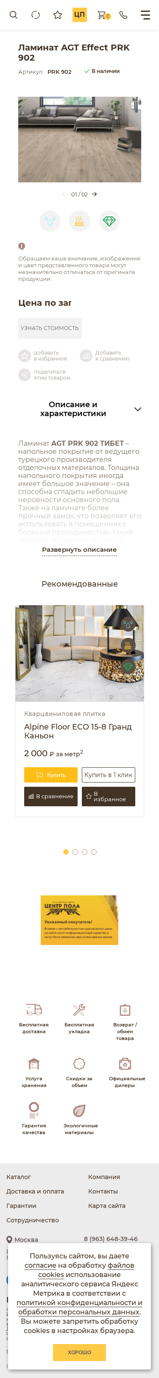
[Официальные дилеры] (125, 1071)
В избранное (110, 796)
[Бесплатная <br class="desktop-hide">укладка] (79, 1021)
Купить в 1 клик (108, 775)
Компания (104, 1177)
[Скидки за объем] (79, 1071)
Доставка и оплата (35, 1191)
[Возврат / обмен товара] (125, 1021)
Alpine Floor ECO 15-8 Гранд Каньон (78, 732)
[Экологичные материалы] (79, 1118)
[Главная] (80, 15)
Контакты (103, 1191)
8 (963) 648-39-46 (111, 1239)
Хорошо (79, 1353)
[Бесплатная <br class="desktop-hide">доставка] (34, 1021)
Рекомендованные (80, 584)
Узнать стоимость (50, 328)
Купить (56, 774)
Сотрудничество (32, 1220)
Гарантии (21, 1206)
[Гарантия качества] (34, 1118)
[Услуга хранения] (34, 1071)
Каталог (18, 1177)
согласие (40, 1265)
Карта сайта (107, 1206)
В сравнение (54, 796)
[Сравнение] (35, 15)
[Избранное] (57, 15)
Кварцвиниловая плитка (65, 714)
